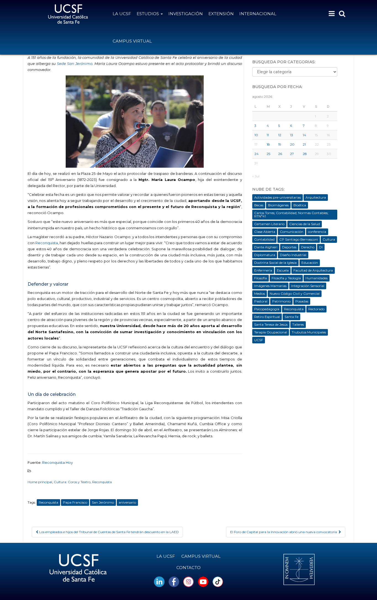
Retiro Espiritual (267, 317)
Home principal (40, 482)
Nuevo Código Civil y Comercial (295, 293)
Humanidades (317, 278)
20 (292, 144)
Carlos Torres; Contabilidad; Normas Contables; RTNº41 (291, 214)
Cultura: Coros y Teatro (72, 482)
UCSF (258, 340)
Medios (259, 293)
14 (304, 135)
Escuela (283, 270)
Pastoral (260, 301)
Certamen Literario (269, 224)
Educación (309, 262)
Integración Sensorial (307, 286)
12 (279, 135)
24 (256, 154)
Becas (258, 205)
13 (291, 135)
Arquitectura (316, 197)
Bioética (299, 205)
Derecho (307, 247)
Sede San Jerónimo (74, 63)
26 (280, 154)
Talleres (298, 324)
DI (321, 247)
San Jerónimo (103, 502)
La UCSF (122, 13)
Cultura (329, 239)
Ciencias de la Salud (304, 224)
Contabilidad (264, 239)
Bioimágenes (278, 205)
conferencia (317, 232)
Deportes (289, 247)
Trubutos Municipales (309, 332)
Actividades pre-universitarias (277, 197)
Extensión (221, 13)
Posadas (301, 301)
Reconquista (46, 243)
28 (305, 154)
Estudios (148, 13)
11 (268, 135)
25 (268, 154)
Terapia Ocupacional (270, 332)
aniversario (127, 502)
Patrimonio (281, 301)
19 (279, 144)
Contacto (188, 567)
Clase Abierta (264, 232)
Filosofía (260, 278)
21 (304, 144)
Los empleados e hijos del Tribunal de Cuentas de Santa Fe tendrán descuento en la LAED (108, 532)
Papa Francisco (75, 502)
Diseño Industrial (293, 255)
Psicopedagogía (266, 309)
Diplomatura (264, 255)
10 (256, 135)
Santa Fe (291, 317)
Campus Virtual (132, 41)
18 (268, 144)
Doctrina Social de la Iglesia (275, 262)
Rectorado (316, 309)
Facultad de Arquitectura (313, 270)
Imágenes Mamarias (270, 286)
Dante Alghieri (265, 247)
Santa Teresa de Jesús (271, 324)
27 (292, 154)
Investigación (185, 13)
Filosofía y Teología (286, 278)
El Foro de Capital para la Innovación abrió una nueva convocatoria (284, 532)
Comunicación (291, 232)
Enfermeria (263, 270)
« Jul (255, 176)
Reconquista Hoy (57, 462)
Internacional (257, 13)
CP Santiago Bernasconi (298, 239)
